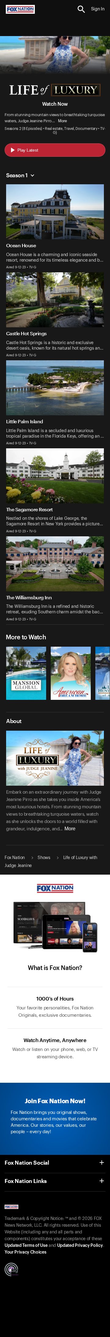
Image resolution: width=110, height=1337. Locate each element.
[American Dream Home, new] (71, 698)
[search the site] (81, 9)
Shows (44, 858)
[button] (81, 9)
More (62, 121)
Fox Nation (15, 858)
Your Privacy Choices (25, 1252)
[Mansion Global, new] (26, 698)
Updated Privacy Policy (80, 1245)
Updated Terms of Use (26, 1245)
